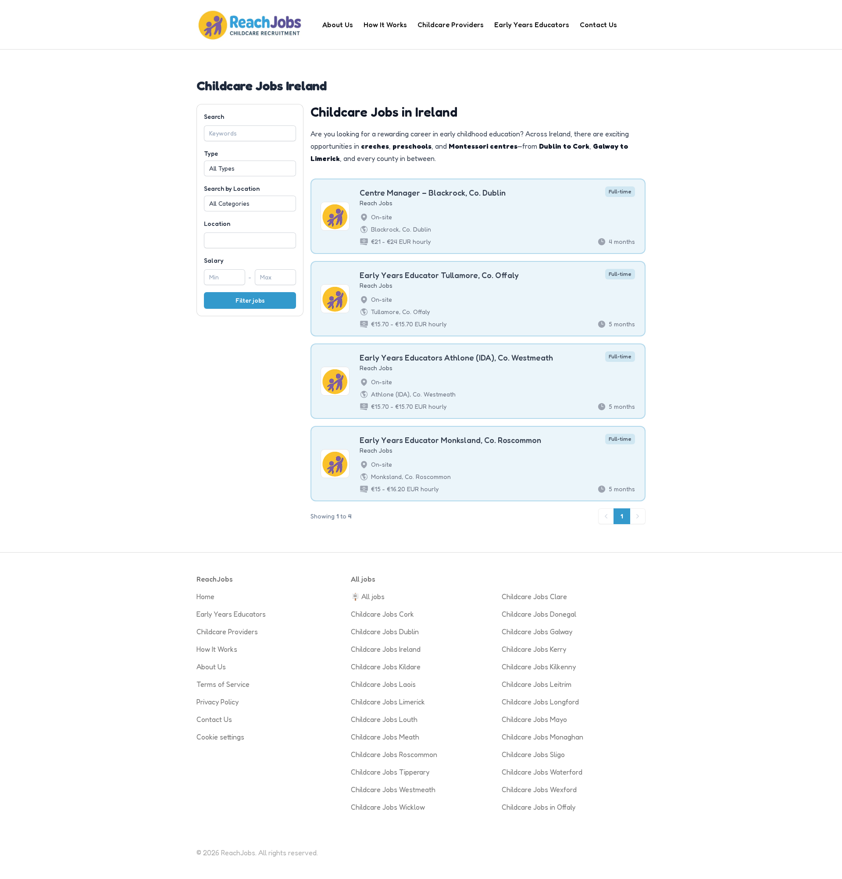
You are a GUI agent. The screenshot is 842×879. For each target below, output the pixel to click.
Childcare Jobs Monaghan (542, 736)
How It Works (385, 24)
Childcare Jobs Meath (385, 736)
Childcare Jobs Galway (537, 631)
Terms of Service (223, 684)
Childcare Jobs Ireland (386, 649)
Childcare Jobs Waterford (542, 772)
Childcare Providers (450, 24)
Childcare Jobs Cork (382, 614)
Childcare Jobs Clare (534, 596)
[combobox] (250, 240)
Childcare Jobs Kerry (534, 649)
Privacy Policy (217, 701)
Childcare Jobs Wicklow (388, 807)
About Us (337, 24)
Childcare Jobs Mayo (534, 719)
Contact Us (598, 24)
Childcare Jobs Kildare (386, 666)
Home (205, 596)
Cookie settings (220, 736)
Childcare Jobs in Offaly (538, 807)
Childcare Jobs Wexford (539, 789)
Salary (214, 260)
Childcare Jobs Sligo (533, 754)
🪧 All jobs (368, 596)
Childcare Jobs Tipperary (390, 772)
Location (217, 223)
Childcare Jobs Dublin (385, 631)
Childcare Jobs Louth (384, 719)
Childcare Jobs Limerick (388, 701)
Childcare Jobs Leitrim (536, 684)
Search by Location (232, 188)
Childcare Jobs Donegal (539, 614)
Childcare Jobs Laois (383, 684)
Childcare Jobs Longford (540, 701)
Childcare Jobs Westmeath (393, 789)
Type (211, 153)
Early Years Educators (531, 24)
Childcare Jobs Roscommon (394, 754)
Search (214, 116)
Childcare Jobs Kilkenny (539, 666)
